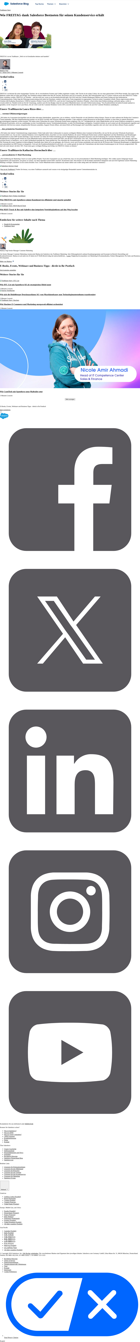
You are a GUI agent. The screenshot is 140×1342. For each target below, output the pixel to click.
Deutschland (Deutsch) (11, 1213)
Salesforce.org (8, 1160)
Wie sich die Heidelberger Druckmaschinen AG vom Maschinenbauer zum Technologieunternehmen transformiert (48, 294)
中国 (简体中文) (9, 1237)
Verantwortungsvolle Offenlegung (15, 1264)
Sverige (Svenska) (10, 1220)
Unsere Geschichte (10, 1149)
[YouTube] (70, 1122)
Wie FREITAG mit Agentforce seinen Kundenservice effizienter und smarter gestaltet (35, 200)
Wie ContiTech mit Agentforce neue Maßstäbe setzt (21, 392)
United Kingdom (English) (12, 1222)
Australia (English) (10, 1231)
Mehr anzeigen (70, 399)
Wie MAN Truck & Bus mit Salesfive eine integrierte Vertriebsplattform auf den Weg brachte (39, 210)
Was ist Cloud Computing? (13, 1134)
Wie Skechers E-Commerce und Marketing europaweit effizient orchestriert (31, 304)
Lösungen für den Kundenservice (15, 1174)
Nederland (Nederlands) (12, 1218)
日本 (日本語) (9, 1235)
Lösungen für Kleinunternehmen (14, 1167)
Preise (6, 1140)
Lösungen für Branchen (11, 1171)
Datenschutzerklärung (11, 1262)
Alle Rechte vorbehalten (30, 1253)
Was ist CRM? (9, 1133)
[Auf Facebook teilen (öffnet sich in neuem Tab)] (5, 88)
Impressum (7, 1270)
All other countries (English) (13, 1224)
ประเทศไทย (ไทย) (10, 1248)
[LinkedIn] (70, 840)
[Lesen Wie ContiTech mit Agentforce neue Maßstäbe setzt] (70, 387)
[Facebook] (70, 559)
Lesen (69, 256)
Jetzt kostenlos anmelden (8, 270)
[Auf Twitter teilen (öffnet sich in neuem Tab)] (5, 85)
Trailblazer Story (5, 10)
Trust (5, 1266)
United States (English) (11, 1204)
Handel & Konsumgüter (12, 224)
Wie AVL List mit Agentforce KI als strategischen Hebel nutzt (25, 285)
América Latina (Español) (12, 1197)
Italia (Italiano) (9, 1217)
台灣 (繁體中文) (9, 1241)
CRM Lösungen (9, 1136)
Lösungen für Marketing (12, 1176)
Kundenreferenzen (10, 1138)
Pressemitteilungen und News (13, 1153)
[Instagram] (70, 981)
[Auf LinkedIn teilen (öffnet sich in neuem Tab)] (5, 82)
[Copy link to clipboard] (6, 90)
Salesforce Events (10, 1178)
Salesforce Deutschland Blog (13, 1158)
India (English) (9, 1233)
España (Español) (9, 1211)
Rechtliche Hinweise (11, 1156)
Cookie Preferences (10, 1272)
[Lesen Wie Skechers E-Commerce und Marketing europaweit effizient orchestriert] (9, 300)
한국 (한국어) (9, 1243)
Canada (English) (9, 1200)
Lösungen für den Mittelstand (13, 1169)
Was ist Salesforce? (10, 1131)
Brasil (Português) (10, 1198)
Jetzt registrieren (5, 410)
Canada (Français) (10, 1202)
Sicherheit (7, 1154)
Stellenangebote (9, 1151)
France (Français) (9, 1215)
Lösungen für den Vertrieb (12, 1172)
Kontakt (6, 1142)
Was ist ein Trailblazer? (7, 169)
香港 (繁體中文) (9, 1239)
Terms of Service (9, 1260)
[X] (70, 700)
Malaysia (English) (10, 1245)
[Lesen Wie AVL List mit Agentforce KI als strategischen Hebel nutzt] (9, 281)
